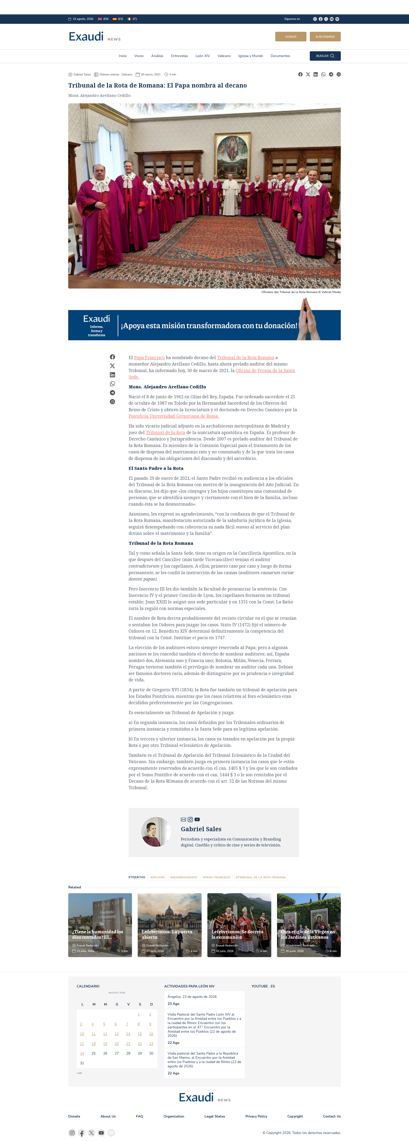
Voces (139, 56)
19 (105, 1043)
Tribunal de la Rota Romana (245, 357)
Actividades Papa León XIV (189, 986)
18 (94, 1043)
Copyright (295, 1116)
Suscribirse (325, 37)
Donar (290, 37)
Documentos (280, 56)
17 (82, 1043)
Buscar (322, 56)
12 (105, 1033)
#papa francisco (216, 877)
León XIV (203, 56)
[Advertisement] (142, 7)
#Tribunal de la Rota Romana (261, 877)
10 (82, 1033)
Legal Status (214, 1116)
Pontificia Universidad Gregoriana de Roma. (174, 416)
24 (82, 1053)
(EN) (106, 19)
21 (128, 1043)
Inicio (123, 56)
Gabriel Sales (82, 74)
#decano (157, 877)
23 (151, 1043)
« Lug (79, 1073)
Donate (74, 1116)
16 (151, 1033)
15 (140, 1033)
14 (128, 1033)
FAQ (139, 1116)
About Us (108, 1116)
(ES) (120, 19)
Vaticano (224, 56)
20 (117, 1043)
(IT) (135, 19)
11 (94, 1033)
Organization (174, 1116)
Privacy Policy (256, 1116)
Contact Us (332, 1116)
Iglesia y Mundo (250, 56)
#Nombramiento (183, 877)
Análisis (157, 56)
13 (117, 1033)
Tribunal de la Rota (165, 432)
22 (140, 1043)
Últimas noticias (109, 74)
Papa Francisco (149, 357)
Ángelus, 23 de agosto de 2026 (192, 996)
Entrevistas (179, 56)
